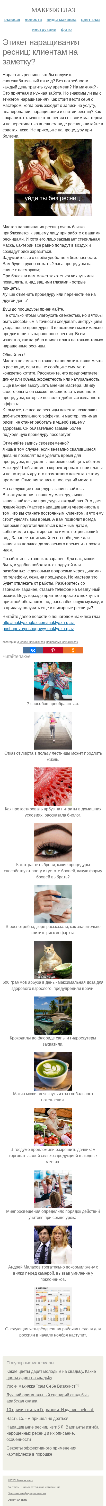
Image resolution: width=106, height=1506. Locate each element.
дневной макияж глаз (31, 642)
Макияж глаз (53, 9)
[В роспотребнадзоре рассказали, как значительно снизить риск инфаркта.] (53, 920)
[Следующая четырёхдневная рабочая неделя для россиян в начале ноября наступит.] (53, 1323)
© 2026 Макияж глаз (20, 1480)
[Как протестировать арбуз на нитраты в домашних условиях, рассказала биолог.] (53, 803)
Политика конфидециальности (27, 1493)
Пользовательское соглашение (41, 1487)
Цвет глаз (90, 19)
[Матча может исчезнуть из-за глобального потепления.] (53, 1087)
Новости (33, 19)
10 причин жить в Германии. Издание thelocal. (50, 1410)
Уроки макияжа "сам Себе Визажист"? (42, 1386)
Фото (66, 29)
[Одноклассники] (73, 650)
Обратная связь (17, 1499)
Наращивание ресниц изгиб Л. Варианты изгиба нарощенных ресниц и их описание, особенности (52, 1433)
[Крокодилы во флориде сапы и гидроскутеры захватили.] (53, 1032)
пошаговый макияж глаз (62, 642)
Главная (12, 19)
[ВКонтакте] (33, 650)
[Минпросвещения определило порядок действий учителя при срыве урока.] (53, 1205)
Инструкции (44, 29)
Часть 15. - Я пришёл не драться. (37, 1418)
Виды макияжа (61, 19)
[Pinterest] (53, 650)
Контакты (13, 1487)
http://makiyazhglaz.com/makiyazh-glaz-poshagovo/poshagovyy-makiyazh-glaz (39, 625)
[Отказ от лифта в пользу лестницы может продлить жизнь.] (53, 747)
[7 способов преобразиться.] (53, 697)
